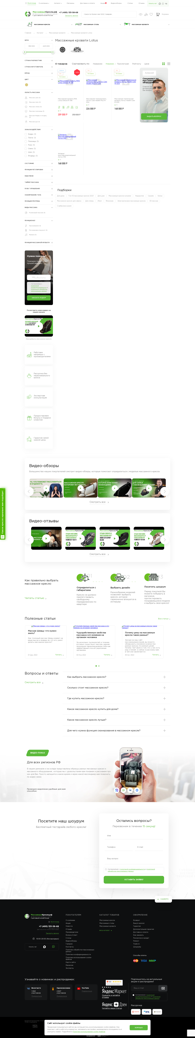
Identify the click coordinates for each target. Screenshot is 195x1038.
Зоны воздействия (33, 129)
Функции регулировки (34, 169)
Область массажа (32, 92)
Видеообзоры (116, 3)
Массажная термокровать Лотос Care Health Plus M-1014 (96, 100)
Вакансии (69, 965)
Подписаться (36, 996)
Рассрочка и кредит (141, 938)
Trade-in (136, 944)
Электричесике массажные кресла (131, 201)
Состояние (29, 163)
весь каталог (104, 930)
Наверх (164, 899)
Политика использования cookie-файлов (79, 958)
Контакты (70, 947)
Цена (27, 40)
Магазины (70, 3)
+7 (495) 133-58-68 (68, 12)
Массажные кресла (107, 920)
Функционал (30, 220)
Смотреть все (98, 502)
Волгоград (32, 3)
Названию (97, 64)
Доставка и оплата (87, 3)
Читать (58, 655)
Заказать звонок (71, 15)
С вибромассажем (64, 206)
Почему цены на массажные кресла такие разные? (140, 634)
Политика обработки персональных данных (80, 950)
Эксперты (70, 968)
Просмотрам (123, 64)
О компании (43, 3)
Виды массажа (31, 207)
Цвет (27, 79)
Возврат (136, 920)
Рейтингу (136, 64)
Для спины (89, 201)
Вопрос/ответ (71, 935)
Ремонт (136, 941)
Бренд (27, 73)
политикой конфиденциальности (132, 869)
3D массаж (154, 201)
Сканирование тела (33, 195)
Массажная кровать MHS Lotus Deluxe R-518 (67, 99)
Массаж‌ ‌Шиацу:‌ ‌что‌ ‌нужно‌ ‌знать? (42, 632)
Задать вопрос (154, 116)
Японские (109, 201)
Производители (72, 932)
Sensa (160, 196)
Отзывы (142, 3)
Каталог (57, 3)
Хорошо (139, 1027)
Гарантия (137, 926)
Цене (146, 64)
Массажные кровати (107, 926)
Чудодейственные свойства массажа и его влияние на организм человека (91, 635)
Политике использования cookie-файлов (89, 1031)
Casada (151, 196)
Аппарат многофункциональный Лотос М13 (67, 155)
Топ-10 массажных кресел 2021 (81, 196)
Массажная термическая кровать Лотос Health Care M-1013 (124, 100)
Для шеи (101, 196)
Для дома (60, 196)
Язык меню (29, 176)
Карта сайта (71, 962)
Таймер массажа (32, 182)
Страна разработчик (33, 60)
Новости (69, 926)
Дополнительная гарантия (143, 929)
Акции (102, 3)
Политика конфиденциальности (78, 954)
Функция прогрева (32, 201)
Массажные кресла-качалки (120, 196)
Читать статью (34, 598)
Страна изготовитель (34, 66)
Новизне (110, 64)
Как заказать (138, 935)
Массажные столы (106, 923)
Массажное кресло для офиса (69, 201)
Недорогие (139, 196)
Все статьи (163, 619)
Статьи (130, 3)
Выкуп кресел (138, 923)
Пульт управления (32, 188)
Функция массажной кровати (37, 242)
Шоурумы (137, 947)
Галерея (69, 944)
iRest (100, 201)
